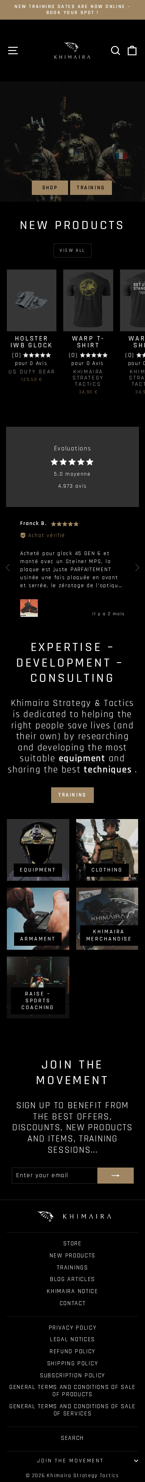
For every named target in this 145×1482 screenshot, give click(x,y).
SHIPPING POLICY (72, 1363)
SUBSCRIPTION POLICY (72, 1375)
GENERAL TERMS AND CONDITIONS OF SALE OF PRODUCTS (72, 1390)
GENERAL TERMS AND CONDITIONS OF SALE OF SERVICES (72, 1410)
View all (72, 250)
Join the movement (70, 1460)
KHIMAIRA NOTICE (72, 1291)
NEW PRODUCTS (72, 1255)
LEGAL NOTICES (72, 1339)
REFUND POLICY (72, 1351)
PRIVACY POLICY (73, 1328)
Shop (50, 187)
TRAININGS (72, 1267)
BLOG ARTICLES (72, 1279)
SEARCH (72, 1438)
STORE (72, 1243)
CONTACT (73, 1303)
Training (91, 187)
